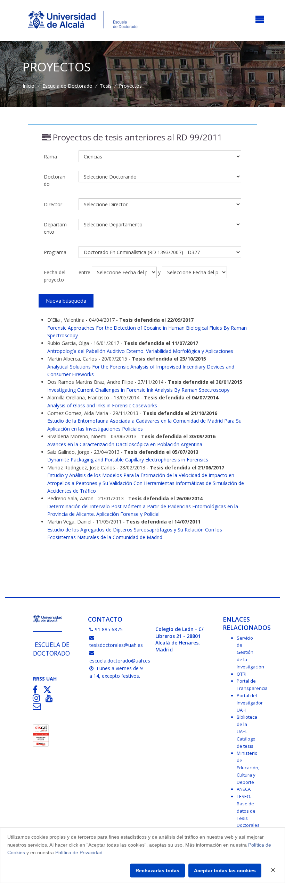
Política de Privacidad (79, 852)
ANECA (244, 789)
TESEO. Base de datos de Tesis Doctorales (248, 810)
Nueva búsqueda (66, 300)
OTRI (241, 674)
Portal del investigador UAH (250, 702)
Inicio (28, 86)
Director (53, 204)
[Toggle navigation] (259, 20)
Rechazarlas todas (157, 870)
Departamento (55, 228)
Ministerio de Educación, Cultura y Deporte (248, 767)
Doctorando (54, 180)
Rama (50, 156)
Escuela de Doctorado (67, 86)
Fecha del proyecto (54, 276)
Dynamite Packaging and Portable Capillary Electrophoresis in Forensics (127, 459)
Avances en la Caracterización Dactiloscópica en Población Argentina (124, 444)
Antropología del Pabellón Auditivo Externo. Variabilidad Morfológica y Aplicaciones (140, 351)
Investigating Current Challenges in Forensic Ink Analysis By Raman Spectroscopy (138, 390)
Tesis (106, 86)
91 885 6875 (109, 629)
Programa (55, 252)
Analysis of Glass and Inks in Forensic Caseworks (102, 405)
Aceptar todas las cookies (225, 870)
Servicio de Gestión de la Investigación (250, 652)
